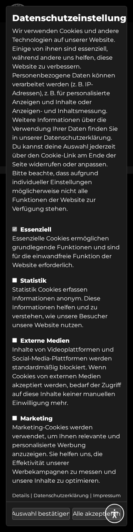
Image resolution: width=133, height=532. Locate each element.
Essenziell (34, 229)
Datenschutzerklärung (77, 137)
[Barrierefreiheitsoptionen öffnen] (114, 513)
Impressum (107, 495)
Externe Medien (43, 340)
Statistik (32, 280)
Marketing (35, 418)
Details (20, 495)
